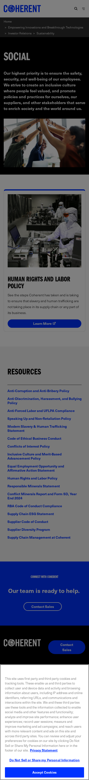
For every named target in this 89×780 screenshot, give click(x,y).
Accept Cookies (44, 772)
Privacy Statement (44, 750)
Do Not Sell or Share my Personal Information (44, 760)
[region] (44, 722)
